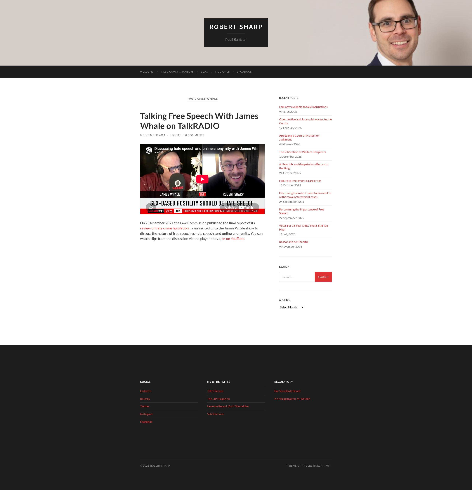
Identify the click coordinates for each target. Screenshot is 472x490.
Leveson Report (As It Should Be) (228, 406)
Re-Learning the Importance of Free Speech (301, 211)
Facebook (146, 421)
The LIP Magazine (218, 398)
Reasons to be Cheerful (293, 241)
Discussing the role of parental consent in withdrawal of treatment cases (305, 195)
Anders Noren (312, 465)
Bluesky (145, 398)
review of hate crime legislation (164, 228)
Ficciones (222, 71)
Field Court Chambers (177, 71)
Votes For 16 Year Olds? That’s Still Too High (303, 227)
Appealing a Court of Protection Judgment (299, 137)
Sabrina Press (215, 414)
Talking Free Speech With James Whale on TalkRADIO (199, 121)
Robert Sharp (236, 26)
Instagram (146, 414)
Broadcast (245, 71)
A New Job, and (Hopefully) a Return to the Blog (303, 166)
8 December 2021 (152, 135)
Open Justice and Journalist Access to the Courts (305, 121)
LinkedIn (145, 391)
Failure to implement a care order (300, 180)
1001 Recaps (215, 391)
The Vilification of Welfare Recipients (302, 152)
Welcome (147, 71)
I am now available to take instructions (303, 106)
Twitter (144, 406)
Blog (204, 71)
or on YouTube (233, 238)
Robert (175, 135)
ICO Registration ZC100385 (292, 398)
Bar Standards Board (287, 391)
